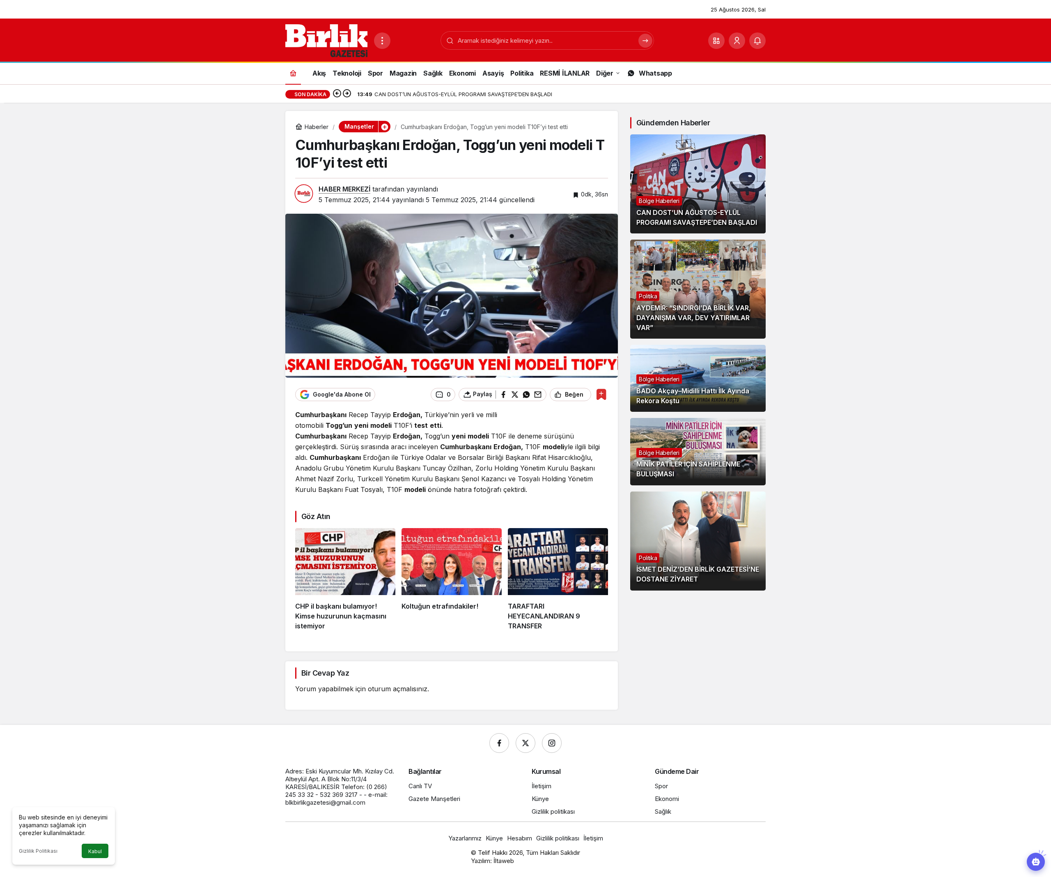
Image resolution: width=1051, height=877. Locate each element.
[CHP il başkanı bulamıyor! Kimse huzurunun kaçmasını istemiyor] (345, 579)
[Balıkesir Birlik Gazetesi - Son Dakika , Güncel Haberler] (326, 40)
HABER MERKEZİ (344, 189)
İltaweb (503, 861)
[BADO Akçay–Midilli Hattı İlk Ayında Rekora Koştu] (698, 378)
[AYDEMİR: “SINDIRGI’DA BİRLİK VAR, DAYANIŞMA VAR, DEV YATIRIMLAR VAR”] (698, 289)
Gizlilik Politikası (38, 851)
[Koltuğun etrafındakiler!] (452, 579)
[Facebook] (499, 743)
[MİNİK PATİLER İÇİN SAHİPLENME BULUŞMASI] (698, 451)
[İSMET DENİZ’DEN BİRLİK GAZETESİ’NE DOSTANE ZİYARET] (698, 541)
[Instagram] (552, 743)
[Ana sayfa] (293, 73)
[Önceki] (337, 94)
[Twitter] (525, 743)
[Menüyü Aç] (382, 40)
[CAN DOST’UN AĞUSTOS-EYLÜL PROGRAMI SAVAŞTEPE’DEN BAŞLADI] (698, 183)
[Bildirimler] (757, 40)
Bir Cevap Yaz (325, 673)
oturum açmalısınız (397, 689)
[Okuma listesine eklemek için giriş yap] (601, 394)
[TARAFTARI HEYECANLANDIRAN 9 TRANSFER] (558, 579)
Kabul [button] (95, 851)
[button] (716, 40)
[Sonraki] (347, 94)
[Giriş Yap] (737, 40)
